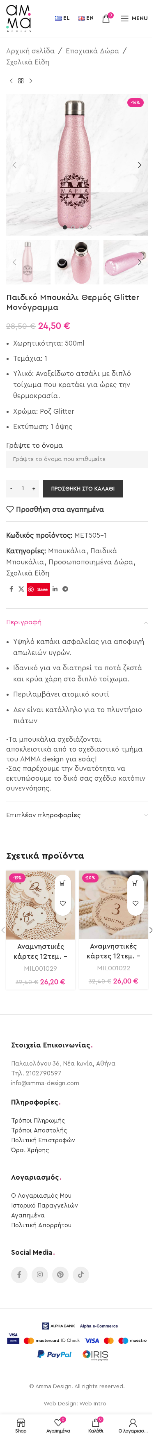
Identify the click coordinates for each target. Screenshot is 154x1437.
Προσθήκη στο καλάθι (83, 488)
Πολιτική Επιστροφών (43, 1140)
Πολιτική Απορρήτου (41, 1225)
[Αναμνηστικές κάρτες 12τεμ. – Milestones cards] (40, 905)
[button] (14, 165)
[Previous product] (11, 81)
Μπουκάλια (67, 551)
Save (42, 589)
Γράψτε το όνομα (34, 445)
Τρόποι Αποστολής (39, 1131)
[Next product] (31, 81)
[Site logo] (18, 17)
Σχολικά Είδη (27, 62)
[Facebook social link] (11, 589)
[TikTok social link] (81, 1275)
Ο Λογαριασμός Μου (41, 1196)
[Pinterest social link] (60, 1275)
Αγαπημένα (28, 1215)
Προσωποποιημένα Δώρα (90, 562)
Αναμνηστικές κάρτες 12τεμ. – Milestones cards (40, 956)
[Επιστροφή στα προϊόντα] (21, 81)
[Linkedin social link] (55, 589)
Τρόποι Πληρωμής (38, 1121)
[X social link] (21, 589)
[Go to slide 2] (73, 227)
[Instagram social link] (40, 1275)
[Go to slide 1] (65, 227)
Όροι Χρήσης (30, 1150)
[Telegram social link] (65, 589)
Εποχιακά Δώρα (92, 51)
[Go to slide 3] (81, 227)
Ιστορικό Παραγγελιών (44, 1206)
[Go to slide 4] (89, 227)
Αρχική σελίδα (30, 51)
